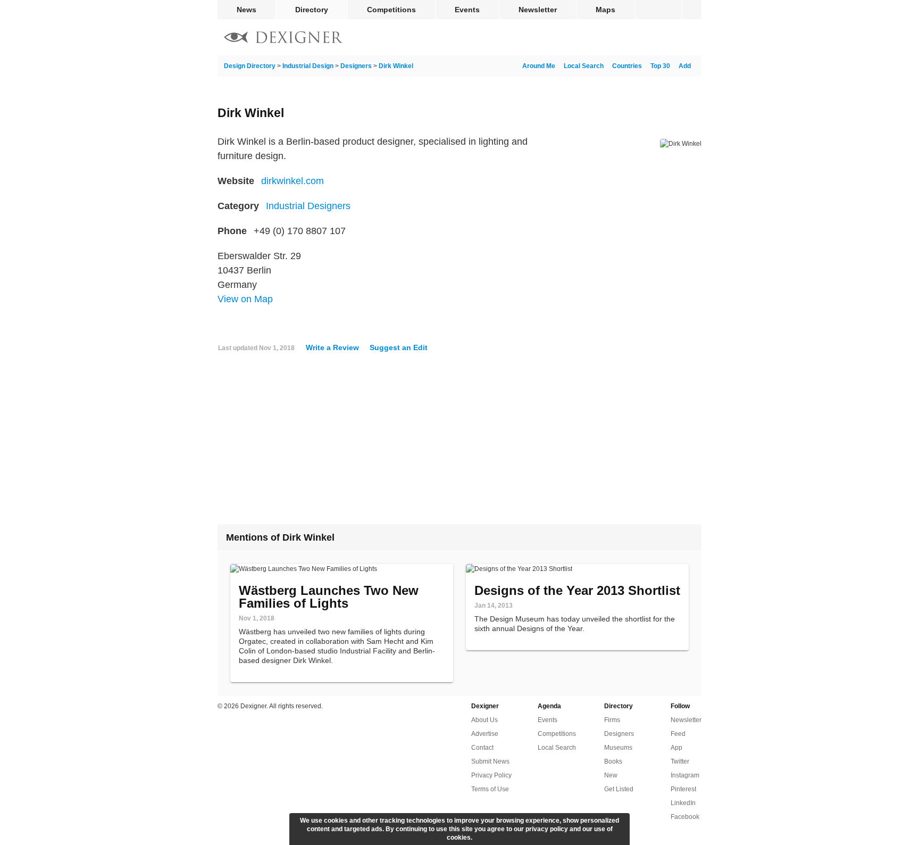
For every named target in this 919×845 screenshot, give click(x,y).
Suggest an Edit (399, 347)
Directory (311, 9)
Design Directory (249, 66)
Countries (627, 66)
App (676, 747)
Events (467, 9)
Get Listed (618, 789)
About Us (484, 720)
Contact (482, 747)
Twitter (680, 761)
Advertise (484, 734)
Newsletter (538, 9)
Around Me (538, 66)
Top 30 (660, 66)
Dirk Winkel (396, 66)
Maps (605, 9)
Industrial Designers (308, 206)
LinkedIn (683, 803)
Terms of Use (490, 789)
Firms (612, 720)
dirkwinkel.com (292, 181)
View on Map (245, 299)
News (246, 9)
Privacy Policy (491, 775)
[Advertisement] (459, 442)
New (610, 775)
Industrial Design (307, 66)
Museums (618, 747)
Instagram (685, 775)
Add (685, 66)
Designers (356, 66)
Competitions (391, 9)
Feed (678, 734)
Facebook (685, 817)
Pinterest (683, 789)
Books (613, 761)
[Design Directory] (283, 38)
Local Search (584, 66)
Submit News (490, 761)
